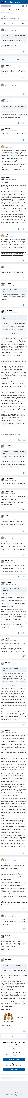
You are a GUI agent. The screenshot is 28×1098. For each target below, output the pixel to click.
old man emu (21, 35)
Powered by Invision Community (14, 1095)
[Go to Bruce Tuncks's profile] (2, 492)
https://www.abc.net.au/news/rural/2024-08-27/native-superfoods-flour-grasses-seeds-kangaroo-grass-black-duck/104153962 (14, 902)
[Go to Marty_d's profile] (2, 29)
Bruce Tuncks (9, 491)
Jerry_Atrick (9, 310)
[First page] (2, 23)
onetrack (8, 146)
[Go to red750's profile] (2, 178)
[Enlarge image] (8, 1017)
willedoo (7, 128)
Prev (5, 23)
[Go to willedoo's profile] (2, 129)
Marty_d (7, 29)
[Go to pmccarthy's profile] (2, 84)
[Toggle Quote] (3, 35)
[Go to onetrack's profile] (2, 146)
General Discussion (14, 18)
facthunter (8, 65)
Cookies (17, 1092)
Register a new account (14, 1059)
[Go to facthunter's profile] (2, 66)
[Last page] (26, 23)
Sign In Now (14, 1069)
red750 (4, 16)
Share (7, 1078)
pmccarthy (8, 84)
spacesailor (8, 935)
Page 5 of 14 (14, 23)
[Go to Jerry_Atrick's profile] (2, 311)
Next (23, 23)
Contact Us (11, 1092)
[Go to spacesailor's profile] (2, 936)
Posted (10, 30)
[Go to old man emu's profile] (2, 100)
